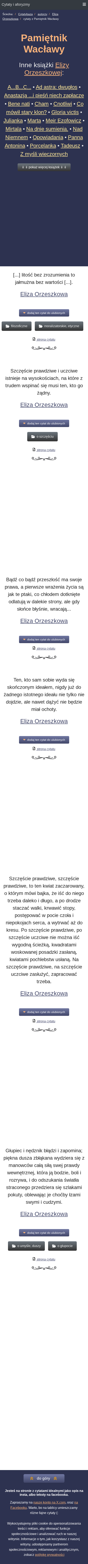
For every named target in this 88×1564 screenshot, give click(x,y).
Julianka (13, 120)
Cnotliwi (62, 104)
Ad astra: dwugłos (56, 87)
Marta (34, 120)
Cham (42, 104)
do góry (43, 1478)
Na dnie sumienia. (47, 129)
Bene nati (19, 104)
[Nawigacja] (84, 5)
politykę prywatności (49, 1554)
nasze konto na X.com (49, 1502)
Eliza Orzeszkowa (44, 294)
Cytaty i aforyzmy (16, 4)
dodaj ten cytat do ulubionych (44, 313)
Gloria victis (65, 112)
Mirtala (13, 129)
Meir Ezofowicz (63, 120)
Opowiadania (48, 137)
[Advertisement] (44, 218)
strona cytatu (45, 339)
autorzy (42, 14)
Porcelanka (43, 145)
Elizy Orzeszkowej (46, 68)
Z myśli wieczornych (44, 154)
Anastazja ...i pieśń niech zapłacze (44, 95)
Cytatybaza (25, 14)
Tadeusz (70, 145)
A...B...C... (19, 87)
